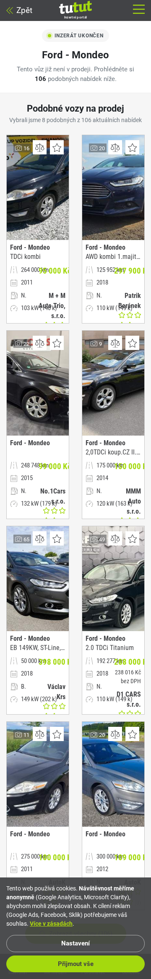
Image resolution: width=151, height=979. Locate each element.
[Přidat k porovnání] (40, 147)
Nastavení (75, 943)
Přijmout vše (76, 964)
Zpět (24, 10)
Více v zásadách (51, 923)
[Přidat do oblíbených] (57, 147)
